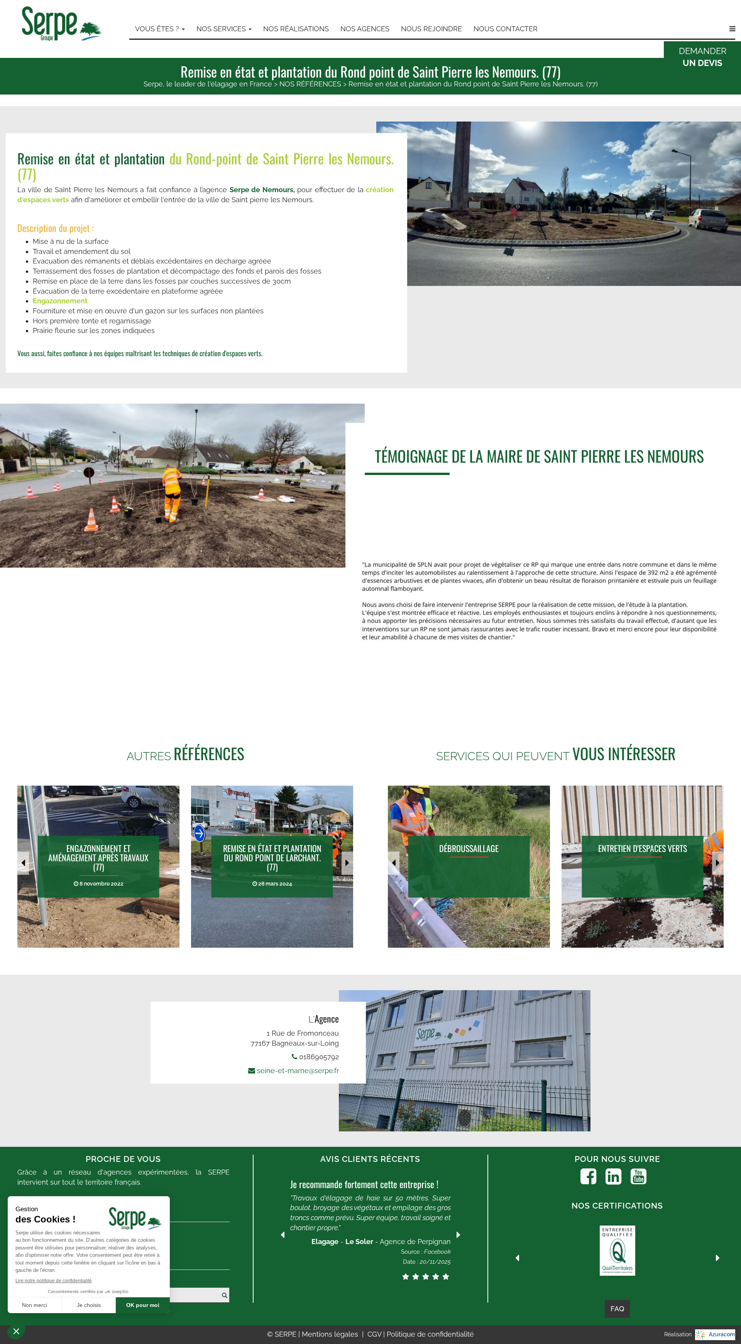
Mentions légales (331, 1334)
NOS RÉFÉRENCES (310, 84)
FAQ (617, 1309)
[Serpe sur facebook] (588, 1176)
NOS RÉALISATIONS (296, 29)
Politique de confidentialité (430, 1334)
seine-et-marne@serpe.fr (298, 1071)
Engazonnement (60, 301)
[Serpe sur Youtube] (638, 1176)
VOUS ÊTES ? (158, 29)
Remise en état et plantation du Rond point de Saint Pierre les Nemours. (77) (473, 84)
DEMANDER (702, 57)
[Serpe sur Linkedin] (613, 1176)
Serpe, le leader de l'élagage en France (208, 84)
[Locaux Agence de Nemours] (465, 1061)
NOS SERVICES (222, 29)
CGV (375, 1334)
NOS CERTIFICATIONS (617, 1205)
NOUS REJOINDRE (431, 29)
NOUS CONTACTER (506, 29)
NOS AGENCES (364, 29)
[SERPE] (62, 25)
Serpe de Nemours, (262, 190)
